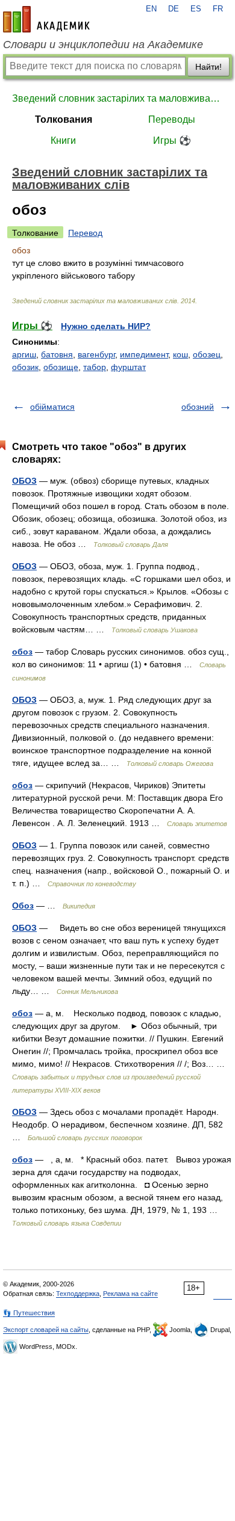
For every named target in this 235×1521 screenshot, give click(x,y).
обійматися (52, 407)
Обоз (23, 905)
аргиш (24, 354)
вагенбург (96, 354)
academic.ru (46, 19)
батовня (57, 354)
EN (151, 9)
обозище (60, 367)
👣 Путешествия (29, 1312)
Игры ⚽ (172, 140)
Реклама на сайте (130, 1293)
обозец (207, 354)
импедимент (144, 354)
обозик (25, 367)
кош (180, 354)
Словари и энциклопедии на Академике (103, 45)
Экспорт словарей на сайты (46, 1329)
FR (218, 9)
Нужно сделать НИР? (106, 326)
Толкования (63, 119)
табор (94, 367)
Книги (63, 140)
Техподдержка (77, 1293)
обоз (22, 651)
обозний (197, 407)
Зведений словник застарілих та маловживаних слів (117, 98)
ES (195, 9)
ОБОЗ (24, 481)
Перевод (85, 233)
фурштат (128, 367)
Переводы (171, 119)
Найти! (208, 67)
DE (173, 9)
